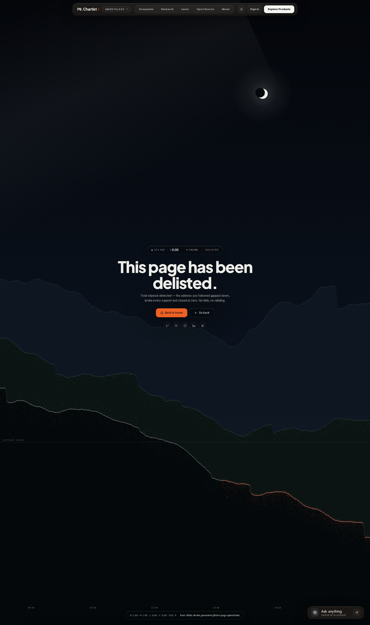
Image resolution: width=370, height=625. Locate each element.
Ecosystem (146, 9)
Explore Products (279, 9)
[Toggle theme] (241, 9)
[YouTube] (176, 325)
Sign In (254, 9)
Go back (204, 312)
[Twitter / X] (167, 325)
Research (167, 9)
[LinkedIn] (193, 325)
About (226, 9)
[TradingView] (202, 325)
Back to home (174, 312)
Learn (185, 9)
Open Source (205, 9)
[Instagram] (185, 325)
